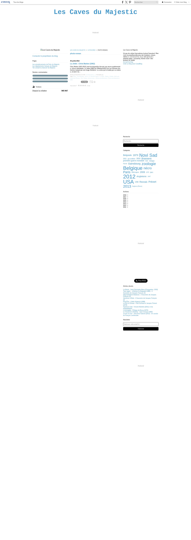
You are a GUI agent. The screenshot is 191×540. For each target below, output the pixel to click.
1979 (147, 172)
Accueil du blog (128, 62)
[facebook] (122, 2)
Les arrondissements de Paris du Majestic (45, 64)
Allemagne (135, 172)
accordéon (131, 159)
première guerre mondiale (133, 161)
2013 (127, 186)
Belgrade (127, 155)
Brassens (146, 158)
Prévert (152, 182)
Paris (126, 172)
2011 (125, 159)
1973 (135, 155)
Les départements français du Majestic (44, 66)
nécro (148, 168)
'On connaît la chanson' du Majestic (43, 68)
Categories (92, 50)
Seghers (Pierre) (137, 186)
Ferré (125, 163)
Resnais (143, 182)
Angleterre (141, 176)
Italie (146, 160)
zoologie (149, 164)
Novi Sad (148, 155)
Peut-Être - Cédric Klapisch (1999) (134, 301)
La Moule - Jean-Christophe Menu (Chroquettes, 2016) (140, 289)
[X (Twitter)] (126, 2)
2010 (138, 159)
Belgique (132, 168)
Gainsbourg (134, 163)
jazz (151, 172)
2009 (142, 172)
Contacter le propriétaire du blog (45, 56)
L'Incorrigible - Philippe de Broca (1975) (135, 310)
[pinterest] (130, 2)
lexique (151, 161)
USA (128, 181)
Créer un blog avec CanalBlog (132, 64)
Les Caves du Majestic (78, 50)
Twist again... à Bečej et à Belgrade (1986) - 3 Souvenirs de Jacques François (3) (137, 292)
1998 (136, 182)
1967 (149, 176)
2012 (129, 176)
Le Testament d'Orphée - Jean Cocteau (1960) (138, 312)
